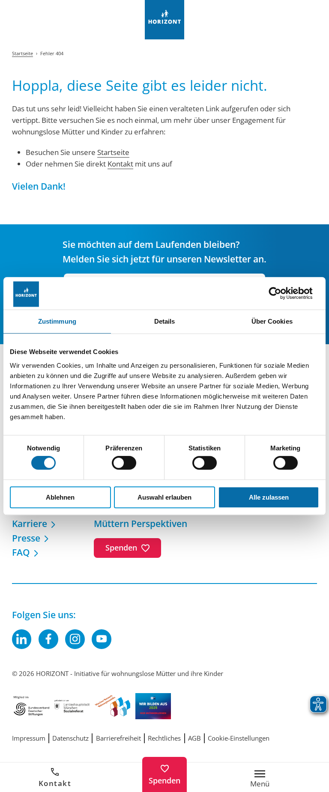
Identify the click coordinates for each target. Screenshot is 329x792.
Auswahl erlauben (164, 497)
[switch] (124, 463)
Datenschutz (70, 738)
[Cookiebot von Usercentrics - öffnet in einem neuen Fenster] (281, 293)
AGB (194, 738)
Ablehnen (60, 497)
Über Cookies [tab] (272, 321)
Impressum (28, 738)
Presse (26, 538)
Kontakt (55, 783)
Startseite (113, 152)
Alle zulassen (269, 497)
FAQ (21, 552)
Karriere (29, 523)
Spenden (164, 780)
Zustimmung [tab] (57, 321)
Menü (259, 783)
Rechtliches (164, 738)
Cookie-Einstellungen (238, 738)
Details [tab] (164, 321)
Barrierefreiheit (118, 738)
